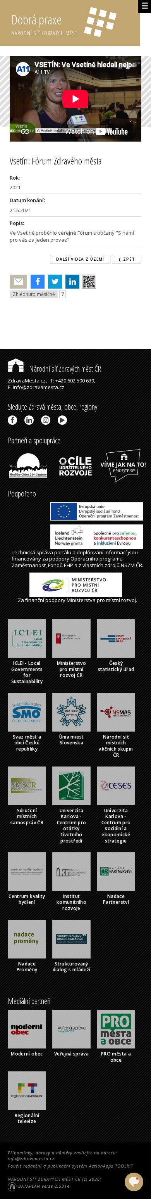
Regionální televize (27, 1118)
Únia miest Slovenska (71, 740)
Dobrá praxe (44, 24)
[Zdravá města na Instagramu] (47, 420)
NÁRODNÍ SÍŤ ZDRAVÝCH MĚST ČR (44, 1179)
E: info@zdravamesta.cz (36, 387)
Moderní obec (27, 1053)
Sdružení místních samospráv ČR (26, 816)
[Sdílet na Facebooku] (36, 282)
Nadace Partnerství (116, 899)
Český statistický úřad (116, 666)
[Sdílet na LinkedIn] (70, 282)
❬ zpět (126, 259)
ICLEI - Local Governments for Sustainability (27, 672)
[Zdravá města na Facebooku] (14, 420)
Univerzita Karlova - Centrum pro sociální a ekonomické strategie (116, 825)
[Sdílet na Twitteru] (53, 282)
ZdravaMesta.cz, (27, 380)
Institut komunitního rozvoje (71, 902)
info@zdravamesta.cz (31, 1158)
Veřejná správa (71, 1053)
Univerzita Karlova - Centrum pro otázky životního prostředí (71, 825)
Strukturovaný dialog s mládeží (72, 966)
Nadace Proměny (27, 966)
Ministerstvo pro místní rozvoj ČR (71, 669)
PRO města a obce (116, 1056)
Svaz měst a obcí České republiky (27, 743)
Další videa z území (80, 259)
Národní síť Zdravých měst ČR (64, 368)
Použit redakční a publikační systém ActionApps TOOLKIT (70, 1166)
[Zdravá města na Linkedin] (30, 420)
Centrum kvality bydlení (27, 899)
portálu (62, 552)
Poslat (18, 282)
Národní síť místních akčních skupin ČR (116, 746)
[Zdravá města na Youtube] (64, 420)
